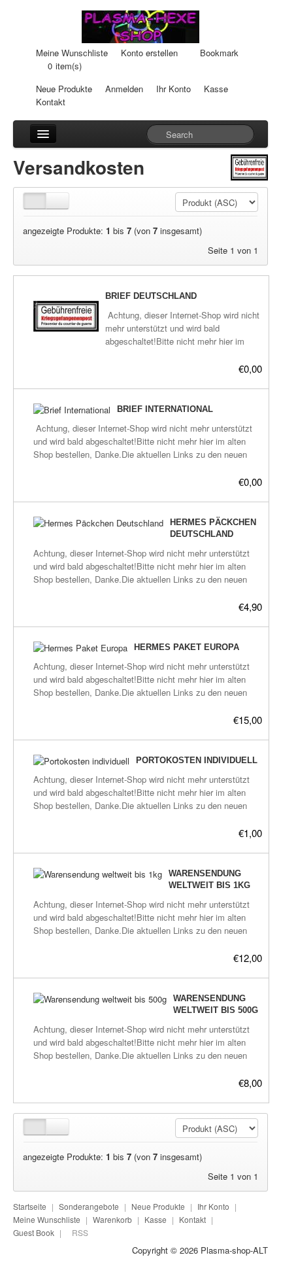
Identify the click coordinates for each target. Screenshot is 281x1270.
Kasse (216, 88)
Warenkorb (112, 1219)
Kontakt (50, 101)
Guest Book (33, 1232)
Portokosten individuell (196, 760)
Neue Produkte (64, 88)
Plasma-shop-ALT (234, 1250)
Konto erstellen (149, 52)
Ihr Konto (173, 88)
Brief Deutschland (151, 296)
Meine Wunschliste (72, 52)
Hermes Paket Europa (186, 647)
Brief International (165, 409)
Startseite (29, 1206)
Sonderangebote (89, 1206)
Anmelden (124, 88)
